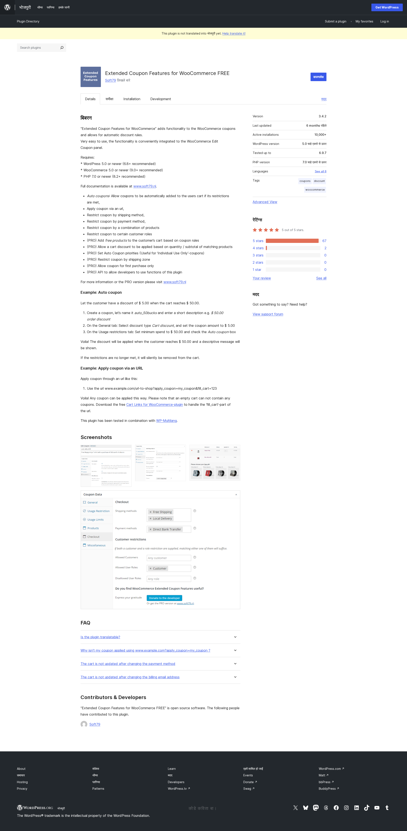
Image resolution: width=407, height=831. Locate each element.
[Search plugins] (62, 47)
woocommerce (315, 189)
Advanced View (265, 202)
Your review (262, 278)
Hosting (22, 782)
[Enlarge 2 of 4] (180, 450)
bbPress (326, 782)
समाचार (21, 775)
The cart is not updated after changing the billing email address (130, 677)
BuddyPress (329, 788)
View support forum (268, 314)
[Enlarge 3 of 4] (235, 450)
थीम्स (95, 775)
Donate (250, 782)
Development (160, 99)
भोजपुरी (61, 808)
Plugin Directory (28, 21)
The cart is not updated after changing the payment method (128, 664)
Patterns (98, 788)
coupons (305, 181)
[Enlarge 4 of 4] (235, 496)
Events (248, 775)
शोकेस (95, 768)
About (21, 768)
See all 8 (320, 171)
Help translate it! (233, 33)
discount (319, 181)
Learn (172, 768)
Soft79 (110, 80)
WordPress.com (331, 768)
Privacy (22, 788)
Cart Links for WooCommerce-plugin (154, 404)
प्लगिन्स (96, 782)
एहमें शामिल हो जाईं (253, 768)
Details (90, 99)
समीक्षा (109, 99)
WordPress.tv (179, 788)
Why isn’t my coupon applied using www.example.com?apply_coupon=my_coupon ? (145, 650)
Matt (324, 775)
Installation (131, 99)
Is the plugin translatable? (100, 637)
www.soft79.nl (144, 186)
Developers (176, 782)
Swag (249, 788)
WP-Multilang (166, 420)
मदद (323, 99)
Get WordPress (387, 7)
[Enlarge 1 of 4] (126, 450)
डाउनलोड (318, 77)
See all (321, 278)
